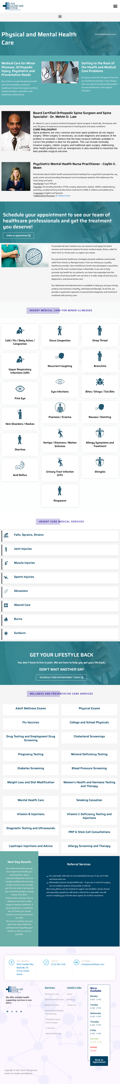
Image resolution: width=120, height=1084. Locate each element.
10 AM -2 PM (96, 1042)
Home (97, 34)
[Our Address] (11, 962)
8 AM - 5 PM (95, 999)
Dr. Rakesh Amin (62, 195)
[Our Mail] (76, 962)
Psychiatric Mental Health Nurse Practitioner (74, 165)
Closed (93, 1050)
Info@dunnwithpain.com (93, 964)
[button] (115, 6)
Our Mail (86, 961)
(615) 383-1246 (58, 964)
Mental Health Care (31, 800)
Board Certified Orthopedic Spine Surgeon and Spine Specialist (72, 114)
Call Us (54, 961)
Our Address (23, 961)
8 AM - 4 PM (95, 1033)
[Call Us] (46, 962)
